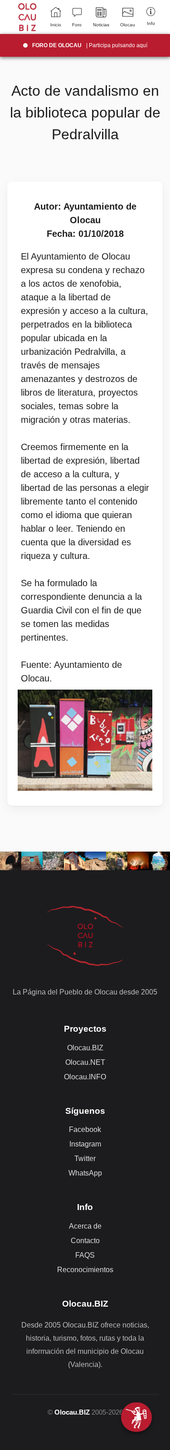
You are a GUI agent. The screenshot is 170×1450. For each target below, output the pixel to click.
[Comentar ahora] (136, 1417)
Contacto (85, 1240)
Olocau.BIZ (85, 1048)
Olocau (127, 24)
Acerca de (85, 1226)
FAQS (85, 1255)
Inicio (55, 24)
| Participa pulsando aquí (89, 45)
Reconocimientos (85, 1270)
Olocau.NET (85, 1062)
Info (151, 23)
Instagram (85, 1144)
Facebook (85, 1129)
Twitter (85, 1158)
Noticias (101, 24)
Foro (77, 24)
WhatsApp (85, 1173)
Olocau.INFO (85, 1077)
